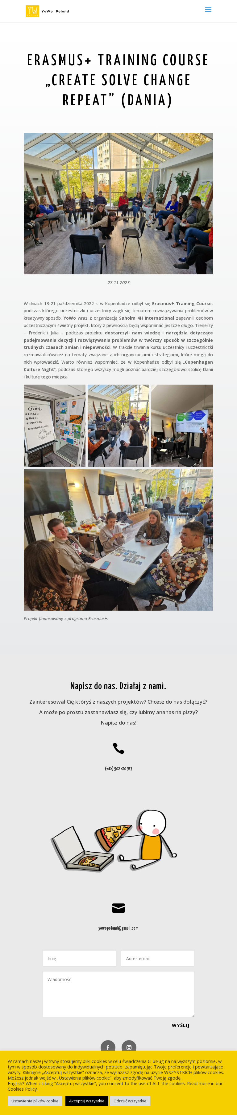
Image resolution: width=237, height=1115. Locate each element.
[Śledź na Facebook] (108, 1047)
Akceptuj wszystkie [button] (87, 1101)
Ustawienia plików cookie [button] (35, 1101)
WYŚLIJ (181, 1025)
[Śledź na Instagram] (129, 1047)
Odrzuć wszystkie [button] (130, 1101)
